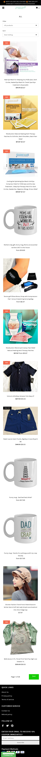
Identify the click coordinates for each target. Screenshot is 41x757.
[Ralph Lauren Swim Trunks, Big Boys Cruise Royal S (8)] (20, 421)
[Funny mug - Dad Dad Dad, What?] (20, 472)
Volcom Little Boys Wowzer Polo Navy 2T (20, 396)
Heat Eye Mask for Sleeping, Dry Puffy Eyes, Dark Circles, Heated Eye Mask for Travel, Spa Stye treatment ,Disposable (20, 82)
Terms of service (8, 699)
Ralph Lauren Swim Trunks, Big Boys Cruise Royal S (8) (20, 440)
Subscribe (20, 742)
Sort (4, 31)
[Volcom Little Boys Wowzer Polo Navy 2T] (20, 376)
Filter (4, 21)
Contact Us (6, 711)
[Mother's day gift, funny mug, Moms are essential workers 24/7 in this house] (20, 220)
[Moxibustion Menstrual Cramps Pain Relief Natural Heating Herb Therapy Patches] (20, 327)
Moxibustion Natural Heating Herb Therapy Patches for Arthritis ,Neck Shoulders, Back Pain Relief (20, 136)
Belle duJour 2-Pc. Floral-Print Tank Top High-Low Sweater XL (20, 660)
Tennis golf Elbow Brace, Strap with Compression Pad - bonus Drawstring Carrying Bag (20, 298)
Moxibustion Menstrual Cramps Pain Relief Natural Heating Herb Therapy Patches (20, 349)
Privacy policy (7, 696)
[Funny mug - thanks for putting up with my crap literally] (20, 528)
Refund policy (7, 714)
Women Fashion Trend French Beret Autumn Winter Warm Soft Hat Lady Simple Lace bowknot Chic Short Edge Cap (20, 607)
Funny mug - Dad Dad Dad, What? (20, 497)
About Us (5, 692)
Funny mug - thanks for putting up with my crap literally (20, 554)
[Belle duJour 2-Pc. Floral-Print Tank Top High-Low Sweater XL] (20, 637)
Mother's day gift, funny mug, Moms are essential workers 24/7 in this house (20, 246)
